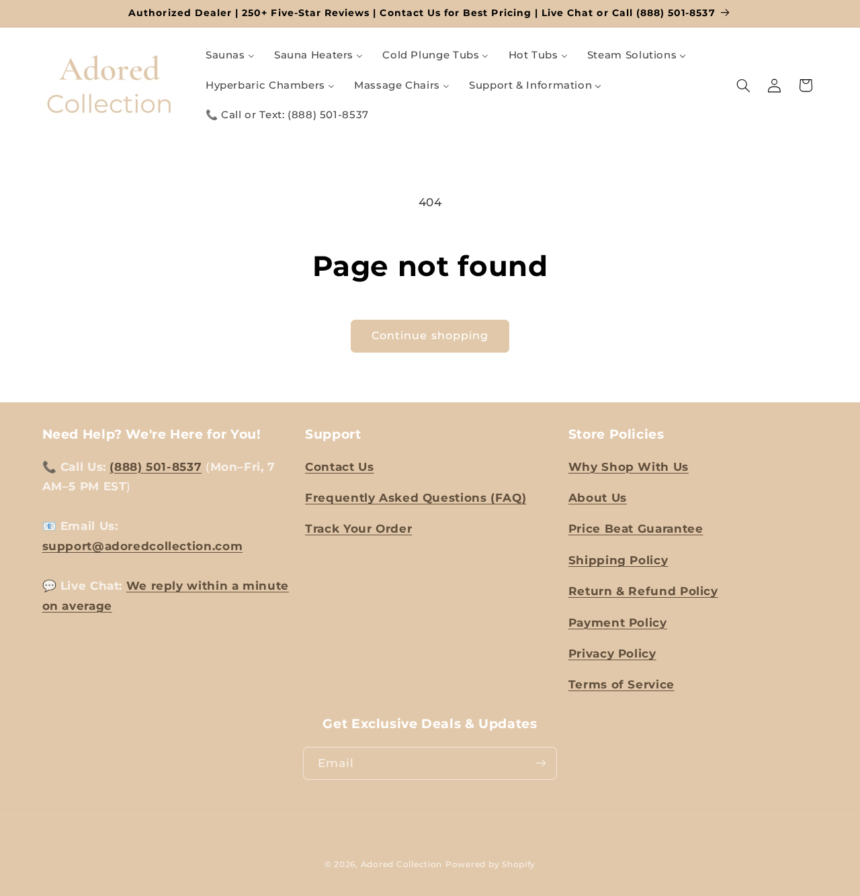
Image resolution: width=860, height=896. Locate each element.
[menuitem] (230, 56)
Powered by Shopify (490, 864)
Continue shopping (430, 335)
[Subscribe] (540, 763)
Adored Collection (402, 864)
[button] (743, 85)
